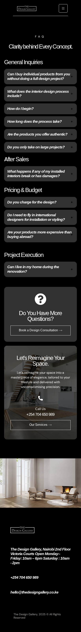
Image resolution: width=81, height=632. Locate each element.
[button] (40, 76)
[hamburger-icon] (63, 8)
